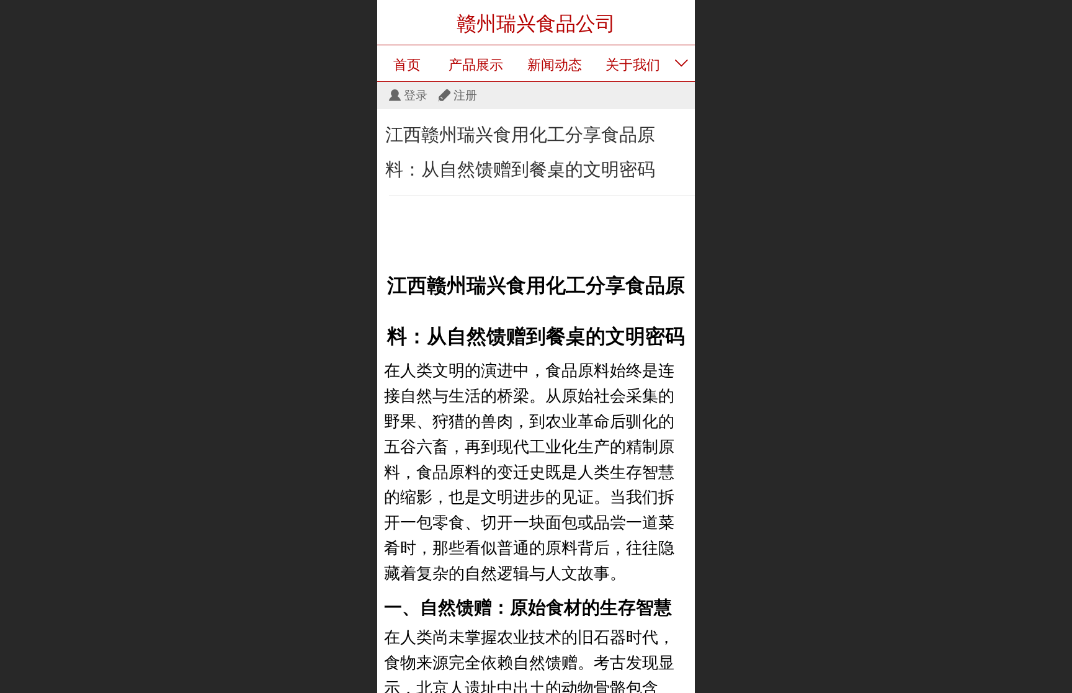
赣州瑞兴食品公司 (536, 23)
